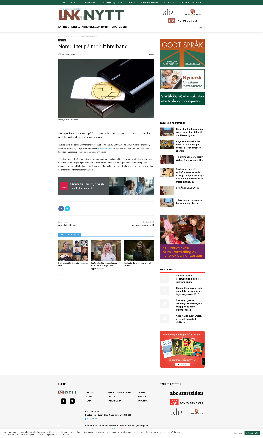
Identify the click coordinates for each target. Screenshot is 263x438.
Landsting (142, 400)
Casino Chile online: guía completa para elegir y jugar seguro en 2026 (189, 291)
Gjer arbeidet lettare (67, 225)
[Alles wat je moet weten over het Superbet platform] (167, 318)
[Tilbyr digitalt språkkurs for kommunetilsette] (167, 202)
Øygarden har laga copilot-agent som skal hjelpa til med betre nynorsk (190, 132)
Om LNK (111, 396)
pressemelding (105, 148)
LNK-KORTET (142, 392)
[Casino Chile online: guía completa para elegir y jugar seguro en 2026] (167, 290)
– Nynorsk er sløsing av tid (142, 225)
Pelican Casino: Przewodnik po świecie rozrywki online (188, 278)
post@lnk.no (91, 418)
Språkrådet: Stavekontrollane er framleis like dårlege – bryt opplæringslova (104, 266)
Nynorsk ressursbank (119, 392)
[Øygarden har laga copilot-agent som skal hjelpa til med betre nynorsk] (167, 132)
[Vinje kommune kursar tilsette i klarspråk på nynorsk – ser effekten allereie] (167, 144)
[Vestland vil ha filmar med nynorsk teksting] (139, 250)
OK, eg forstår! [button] (252, 433)
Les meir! (238, 433)
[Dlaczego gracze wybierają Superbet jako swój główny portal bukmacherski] (167, 303)
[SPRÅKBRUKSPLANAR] (167, 190)
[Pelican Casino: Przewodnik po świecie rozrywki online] (167, 278)
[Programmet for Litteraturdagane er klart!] (73, 250)
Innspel (89, 396)
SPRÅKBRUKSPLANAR (188, 187)
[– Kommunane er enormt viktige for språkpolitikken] (167, 159)
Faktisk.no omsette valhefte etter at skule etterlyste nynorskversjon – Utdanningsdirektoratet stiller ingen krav (190, 175)
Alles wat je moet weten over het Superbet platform (189, 319)
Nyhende (68, 36)
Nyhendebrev (115, 400)
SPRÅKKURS (142, 396)
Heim (60, 36)
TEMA (88, 400)
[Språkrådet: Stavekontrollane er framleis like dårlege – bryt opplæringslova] (106, 250)
